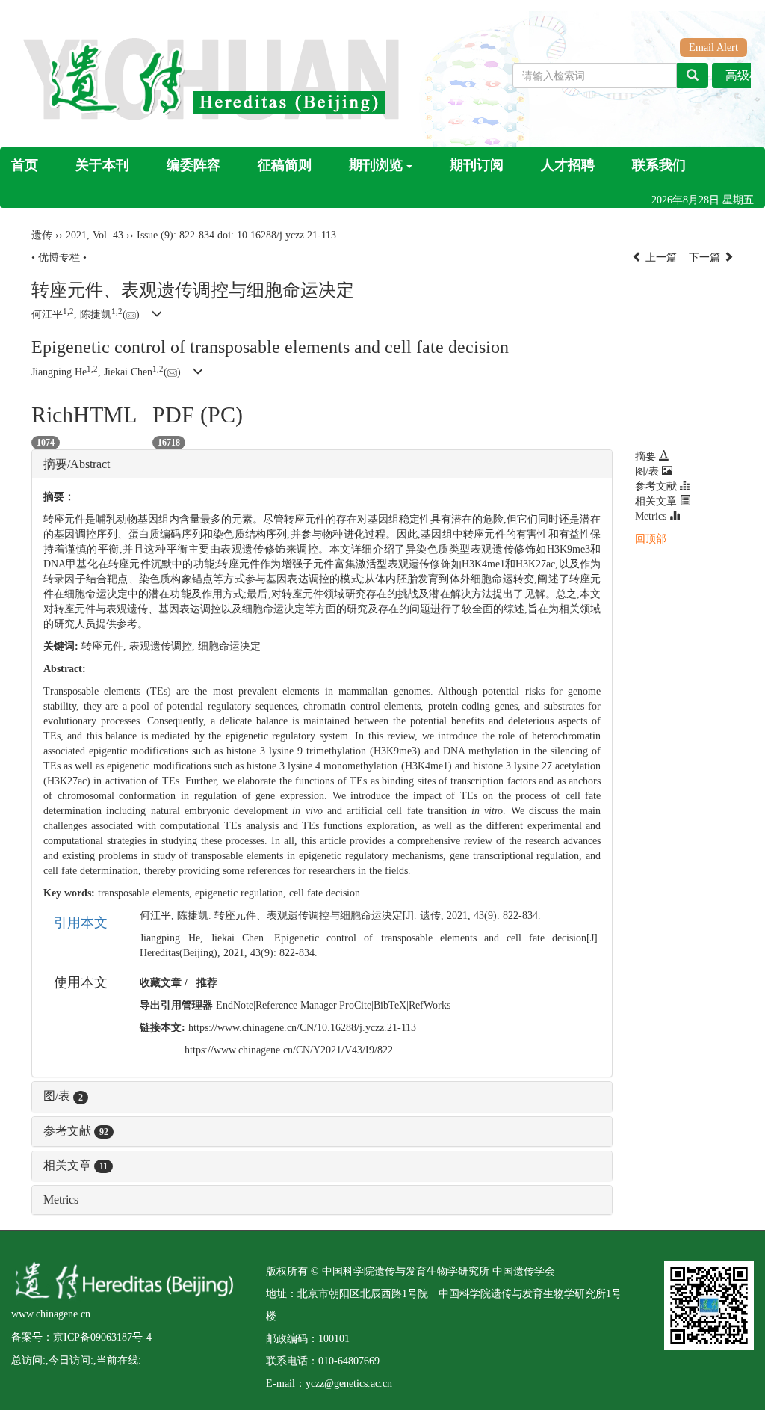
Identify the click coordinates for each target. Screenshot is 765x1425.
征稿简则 (285, 165)
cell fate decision (324, 893)
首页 (24, 165)
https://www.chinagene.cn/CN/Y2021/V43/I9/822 (289, 1050)
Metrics (60, 1199)
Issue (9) (155, 235)
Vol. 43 (108, 235)
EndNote (234, 1005)
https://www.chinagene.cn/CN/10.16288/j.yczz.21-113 (302, 1027)
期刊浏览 (376, 165)
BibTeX (390, 1005)
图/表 (63, 1095)
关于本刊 (102, 165)
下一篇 (706, 257)
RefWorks (429, 1005)
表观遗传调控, (163, 646)
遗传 (41, 235)
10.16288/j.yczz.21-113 (286, 235)
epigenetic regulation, (242, 893)
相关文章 (75, 1165)
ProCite (355, 1005)
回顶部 (650, 538)
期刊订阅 (477, 165)
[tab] (322, 464)
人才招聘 (568, 165)
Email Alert (713, 47)
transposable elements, (146, 893)
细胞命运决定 (229, 646)
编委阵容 (193, 165)
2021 (76, 235)
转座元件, (105, 646)
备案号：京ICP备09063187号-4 (81, 1337)
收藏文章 (161, 982)
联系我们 (659, 165)
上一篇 (659, 257)
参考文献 (75, 1130)
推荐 (206, 982)
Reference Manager (296, 1005)
